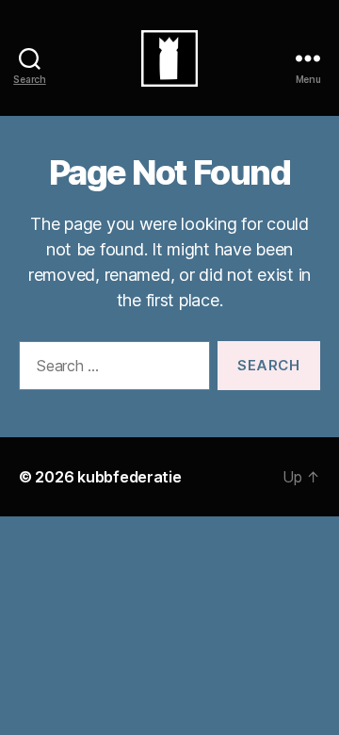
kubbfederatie (129, 476)
